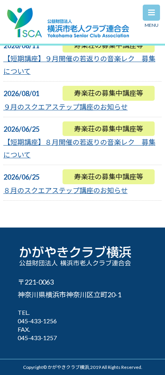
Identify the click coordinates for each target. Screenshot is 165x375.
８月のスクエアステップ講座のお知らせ (65, 190)
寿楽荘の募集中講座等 (108, 93)
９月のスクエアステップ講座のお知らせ (65, 107)
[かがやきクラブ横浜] (68, 35)
